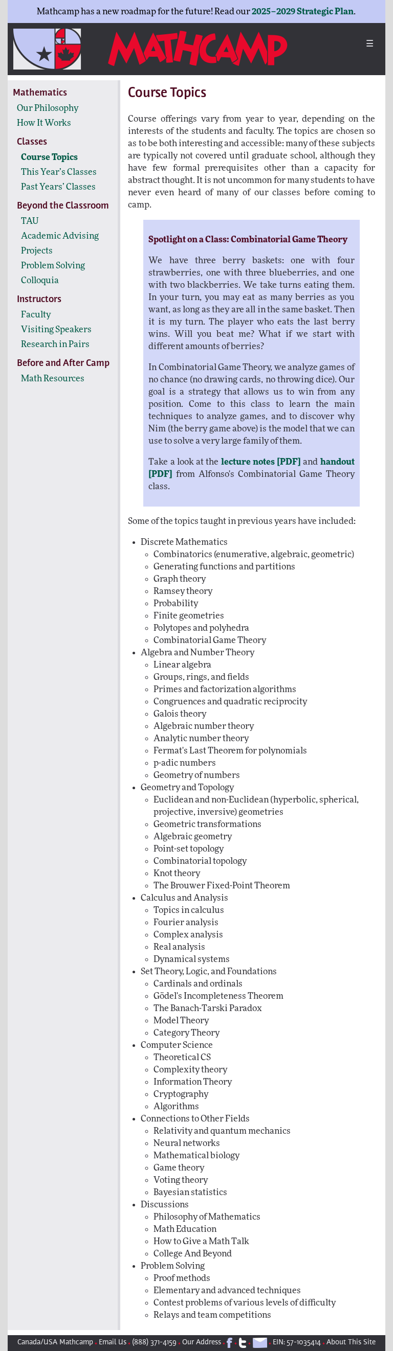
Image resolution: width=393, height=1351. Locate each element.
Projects (37, 250)
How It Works (44, 123)
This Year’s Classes (59, 172)
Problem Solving (53, 265)
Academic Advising (60, 236)
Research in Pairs (55, 344)
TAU (30, 221)
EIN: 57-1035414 (297, 1342)
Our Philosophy (47, 108)
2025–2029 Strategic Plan (303, 11)
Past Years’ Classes (58, 186)
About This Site (351, 1342)
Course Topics (49, 157)
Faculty (36, 314)
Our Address (201, 1342)
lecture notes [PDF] (261, 461)
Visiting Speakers (56, 329)
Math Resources (52, 378)
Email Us (112, 1342)
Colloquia (40, 280)
